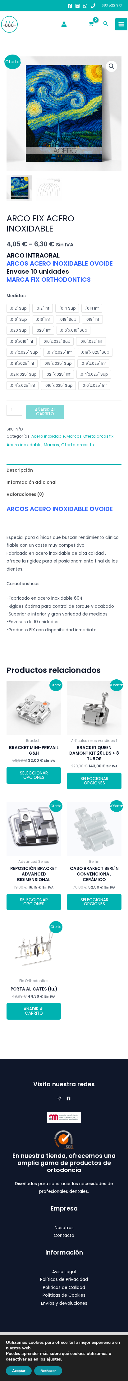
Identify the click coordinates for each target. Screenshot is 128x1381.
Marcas (74, 436)
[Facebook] (69, 5)
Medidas (16, 296)
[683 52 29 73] (93, 5)
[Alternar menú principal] (121, 24)
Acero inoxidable (48, 436)
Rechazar (48, 1370)
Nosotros (64, 1228)
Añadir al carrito (45, 412)
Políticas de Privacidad (64, 1279)
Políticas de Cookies (64, 1295)
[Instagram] (77, 5)
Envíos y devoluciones (64, 1303)
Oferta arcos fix (98, 436)
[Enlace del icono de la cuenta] (64, 24)
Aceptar (18, 1370)
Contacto (64, 1235)
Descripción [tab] (20, 470)
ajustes (54, 1359)
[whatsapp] (85, 5)
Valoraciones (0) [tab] (25, 494)
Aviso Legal (64, 1272)
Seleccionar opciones (34, 775)
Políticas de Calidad (64, 1288)
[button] (106, 24)
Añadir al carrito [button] (34, 1011)
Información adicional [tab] (32, 482)
